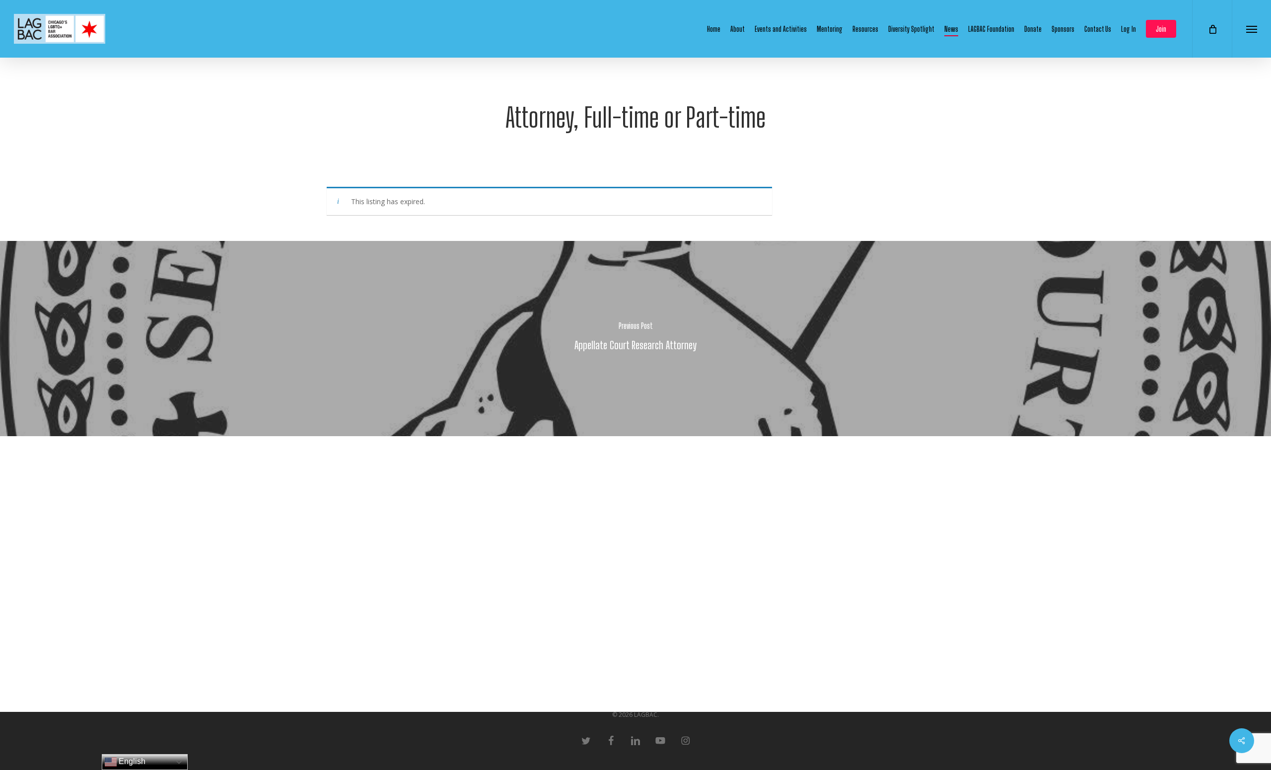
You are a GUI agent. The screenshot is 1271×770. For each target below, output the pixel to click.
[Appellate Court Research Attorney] (635, 338)
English (131, 761)
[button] (1251, 29)
